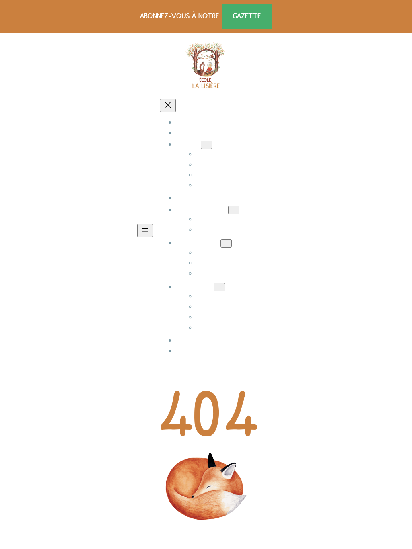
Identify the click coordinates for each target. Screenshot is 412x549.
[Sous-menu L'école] (206, 145)
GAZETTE (247, 16)
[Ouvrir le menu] (145, 230)
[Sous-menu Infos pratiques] (233, 210)
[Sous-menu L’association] (226, 243)
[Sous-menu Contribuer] (219, 287)
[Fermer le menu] (168, 105)
